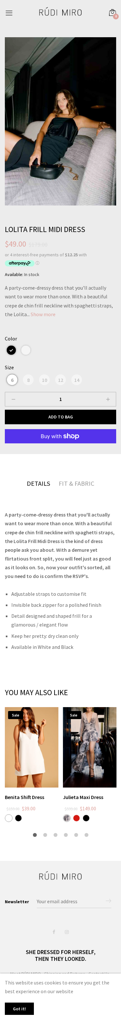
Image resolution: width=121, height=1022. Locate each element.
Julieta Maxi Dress (83, 797)
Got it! (19, 1009)
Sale (15, 715)
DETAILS (38, 483)
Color (11, 338)
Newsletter (17, 902)
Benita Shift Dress (24, 797)
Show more (43, 314)
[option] (60, 121)
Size (9, 367)
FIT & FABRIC (76, 483)
